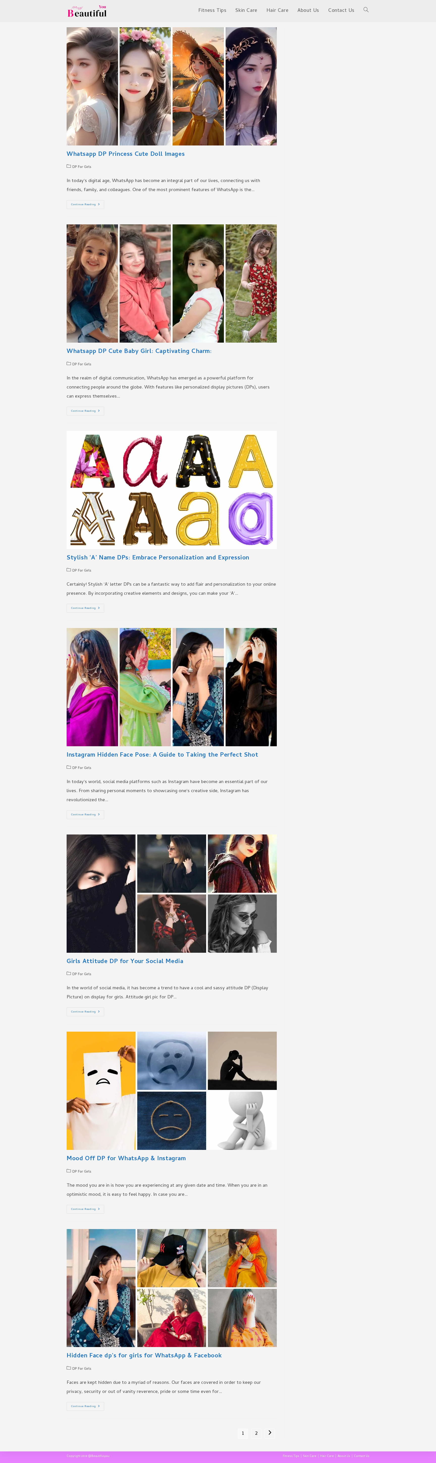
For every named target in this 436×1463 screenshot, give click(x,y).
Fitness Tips (291, 1456)
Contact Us (361, 1456)
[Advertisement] (330, 58)
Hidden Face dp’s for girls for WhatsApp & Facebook (144, 1356)
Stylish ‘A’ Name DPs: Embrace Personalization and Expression (158, 558)
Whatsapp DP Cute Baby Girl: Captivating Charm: (139, 352)
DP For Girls (81, 167)
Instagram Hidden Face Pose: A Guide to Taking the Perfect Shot (162, 755)
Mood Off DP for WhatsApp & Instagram (126, 1159)
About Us (344, 1456)
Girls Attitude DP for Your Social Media (125, 962)
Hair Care (327, 1456)
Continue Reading (87, 205)
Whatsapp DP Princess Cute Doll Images (126, 155)
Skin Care (309, 1456)
